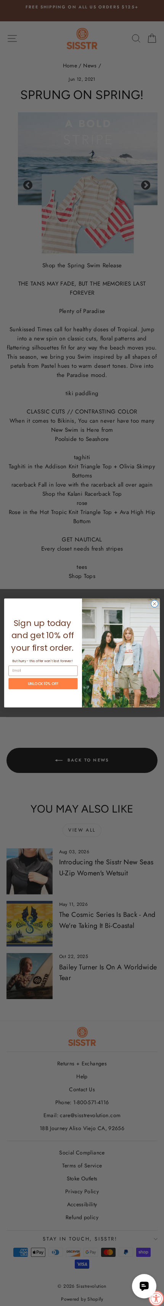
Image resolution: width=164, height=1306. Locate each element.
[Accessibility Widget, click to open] (156, 1298)
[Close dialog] (154, 603)
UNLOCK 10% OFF (43, 683)
